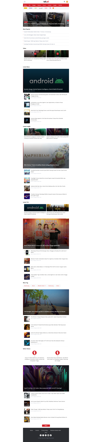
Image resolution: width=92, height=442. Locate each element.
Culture (49, 5)
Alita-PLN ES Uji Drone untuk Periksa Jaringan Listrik (36, 38)
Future (44, 5)
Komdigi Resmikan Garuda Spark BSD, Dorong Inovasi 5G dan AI (39, 44)
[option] (44, 19)
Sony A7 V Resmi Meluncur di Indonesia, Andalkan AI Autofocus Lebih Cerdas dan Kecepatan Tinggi (34, 359)
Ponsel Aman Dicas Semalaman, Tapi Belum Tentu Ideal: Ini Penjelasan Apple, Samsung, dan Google (57, 359)
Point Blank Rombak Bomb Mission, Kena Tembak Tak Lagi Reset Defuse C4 (49, 417)
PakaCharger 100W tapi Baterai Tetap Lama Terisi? (36, 41)
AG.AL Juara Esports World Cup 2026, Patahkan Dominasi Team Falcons (48, 401)
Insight (54, 5)
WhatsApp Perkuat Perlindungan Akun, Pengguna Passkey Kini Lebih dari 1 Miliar (49, 251)
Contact (37, 430)
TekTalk (60, 5)
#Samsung (26, 285)
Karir (46, 432)
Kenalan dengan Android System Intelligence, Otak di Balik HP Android (43, 89)
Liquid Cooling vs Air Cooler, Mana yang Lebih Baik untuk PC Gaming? (43, 388)
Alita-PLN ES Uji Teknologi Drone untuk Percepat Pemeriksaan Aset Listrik (48, 110)
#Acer (33, 285)
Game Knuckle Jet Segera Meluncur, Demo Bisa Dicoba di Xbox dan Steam (48, 332)
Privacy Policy (44, 430)
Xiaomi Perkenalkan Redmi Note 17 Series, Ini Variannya (37, 31)
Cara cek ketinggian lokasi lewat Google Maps (35, 35)
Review (39, 5)
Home (25, 5)
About (31, 430)
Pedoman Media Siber (55, 430)
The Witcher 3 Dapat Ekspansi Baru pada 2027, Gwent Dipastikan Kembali (48, 317)
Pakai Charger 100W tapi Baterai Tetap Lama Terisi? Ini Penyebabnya (47, 409)
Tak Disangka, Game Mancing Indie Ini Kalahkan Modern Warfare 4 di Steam (44, 311)
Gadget (34, 5)
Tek (29, 5)
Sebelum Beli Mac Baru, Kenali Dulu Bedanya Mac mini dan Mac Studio (48, 186)
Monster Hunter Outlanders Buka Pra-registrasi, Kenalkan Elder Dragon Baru (49, 258)
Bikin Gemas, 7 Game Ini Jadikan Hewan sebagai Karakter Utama (41, 165)
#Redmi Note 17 (42, 285)
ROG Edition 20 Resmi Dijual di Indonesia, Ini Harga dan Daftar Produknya (44, 23)
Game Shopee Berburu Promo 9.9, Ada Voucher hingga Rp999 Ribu (42, 245)
